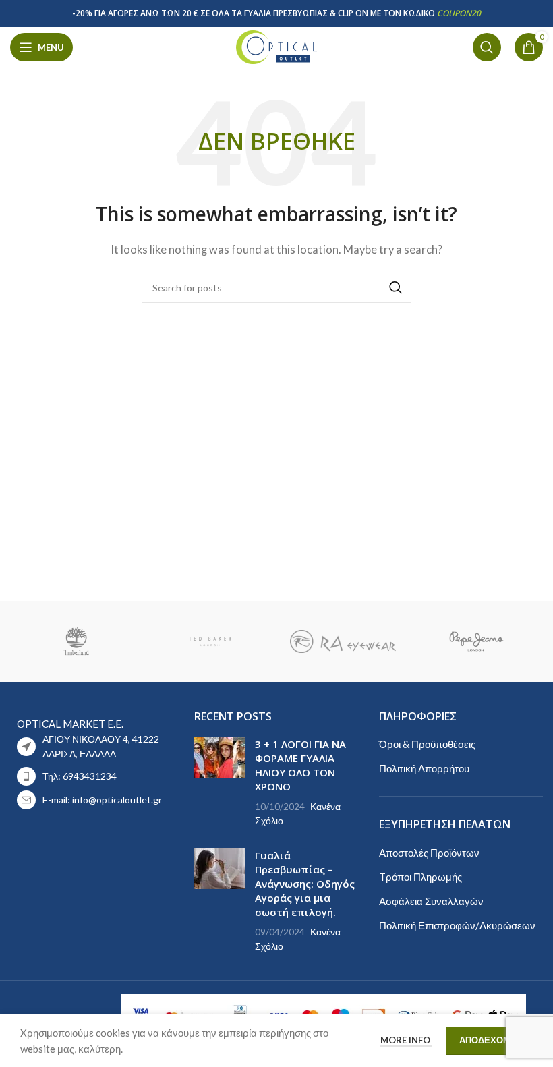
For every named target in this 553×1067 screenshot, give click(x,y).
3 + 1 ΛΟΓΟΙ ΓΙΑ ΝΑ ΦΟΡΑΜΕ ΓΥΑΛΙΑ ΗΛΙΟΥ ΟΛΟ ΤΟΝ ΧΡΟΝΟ (300, 765)
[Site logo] (276, 46)
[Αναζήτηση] (487, 47)
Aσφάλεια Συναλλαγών (431, 901)
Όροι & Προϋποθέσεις (427, 744)
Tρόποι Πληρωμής (420, 877)
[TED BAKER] (210, 641)
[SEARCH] (395, 287)
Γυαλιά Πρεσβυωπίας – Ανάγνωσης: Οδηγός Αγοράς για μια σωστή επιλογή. (305, 883)
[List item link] (92, 776)
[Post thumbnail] (219, 782)
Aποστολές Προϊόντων (429, 852)
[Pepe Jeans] (475, 641)
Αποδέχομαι (489, 1040)
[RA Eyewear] (342, 641)
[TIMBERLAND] (76, 641)
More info (406, 1040)
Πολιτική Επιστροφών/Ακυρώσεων (457, 925)
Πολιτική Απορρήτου (424, 768)
